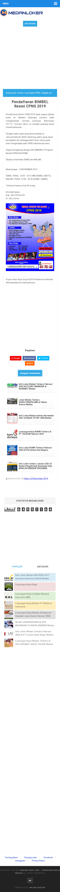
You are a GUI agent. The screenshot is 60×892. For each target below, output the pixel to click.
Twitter (44, 358)
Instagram (20, 861)
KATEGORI (42, 566)
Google (16, 358)
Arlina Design (37, 888)
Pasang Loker (30, 857)
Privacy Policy (38, 861)
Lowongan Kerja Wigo (26, 584)
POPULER (17, 566)
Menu (6, 3)
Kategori (30, 24)
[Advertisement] (30, 59)
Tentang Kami (11, 857)
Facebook (30, 358)
